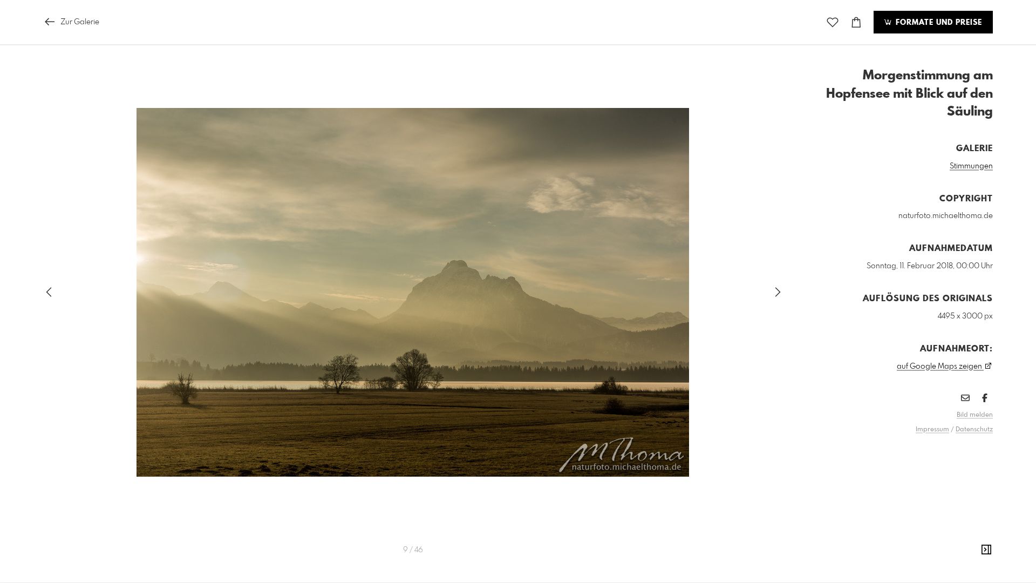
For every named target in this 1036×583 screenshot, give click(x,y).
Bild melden (975, 415)
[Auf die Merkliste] (832, 22)
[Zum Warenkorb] (856, 22)
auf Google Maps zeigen (940, 366)
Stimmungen (971, 166)
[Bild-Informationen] (986, 550)
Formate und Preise (937, 22)
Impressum (932, 429)
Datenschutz (974, 429)
